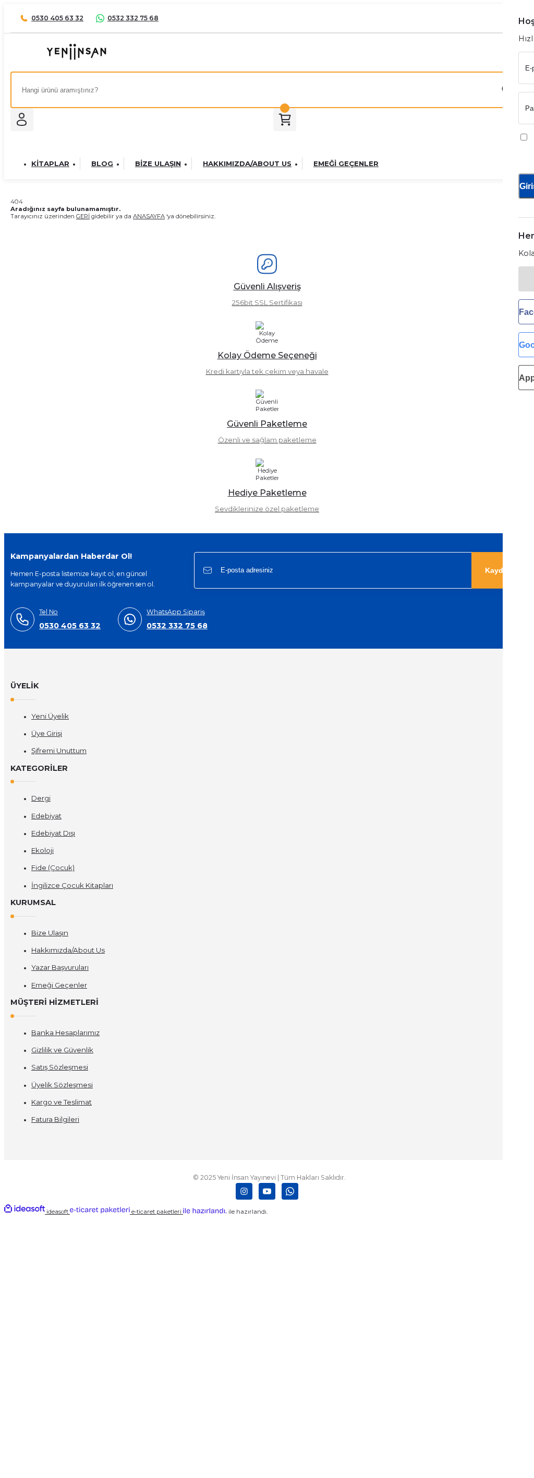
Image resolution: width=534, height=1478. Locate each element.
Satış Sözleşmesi (59, 1067)
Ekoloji (42, 850)
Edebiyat (46, 816)
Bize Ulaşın (49, 933)
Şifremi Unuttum (59, 750)
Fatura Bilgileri (55, 1119)
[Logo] (76, 58)
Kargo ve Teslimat (61, 1102)
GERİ (83, 216)
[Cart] (284, 119)
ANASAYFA (149, 216)
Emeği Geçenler (59, 985)
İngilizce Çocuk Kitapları (72, 885)
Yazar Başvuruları (60, 967)
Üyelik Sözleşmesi (62, 1085)
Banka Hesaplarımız (65, 1032)
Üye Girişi (46, 733)
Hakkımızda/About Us (68, 950)
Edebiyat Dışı (53, 833)
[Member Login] (21, 119)
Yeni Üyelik (50, 716)
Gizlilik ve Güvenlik (62, 1050)
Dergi (41, 798)
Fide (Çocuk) (53, 867)
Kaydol (497, 570)
